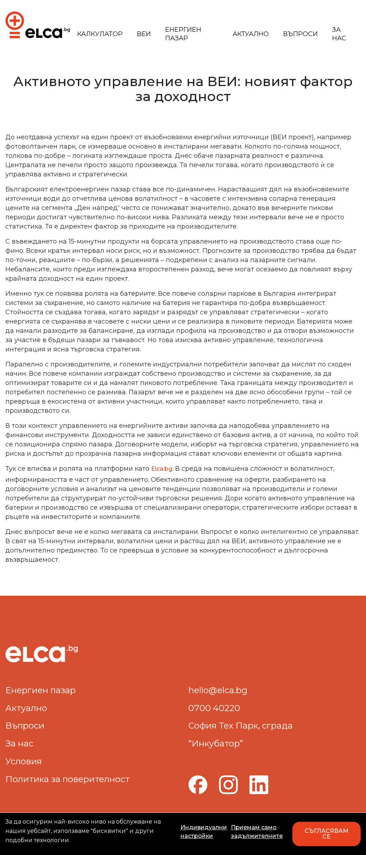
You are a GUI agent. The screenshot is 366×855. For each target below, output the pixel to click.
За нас (339, 34)
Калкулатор (100, 34)
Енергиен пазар (183, 34)
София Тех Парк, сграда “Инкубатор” (240, 734)
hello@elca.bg (217, 690)
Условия (23, 761)
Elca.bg (161, 468)
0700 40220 (214, 708)
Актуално (251, 34)
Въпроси (300, 34)
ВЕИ (144, 34)
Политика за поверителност (67, 779)
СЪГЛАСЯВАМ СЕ (326, 834)
